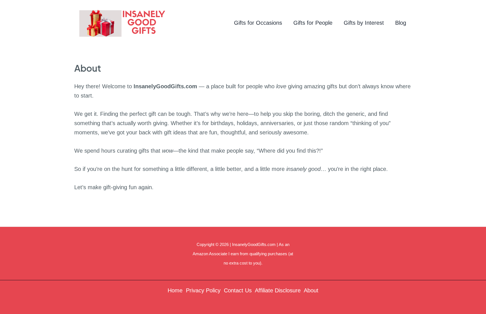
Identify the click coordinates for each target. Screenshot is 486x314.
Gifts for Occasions (258, 23)
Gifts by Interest (364, 23)
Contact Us (238, 290)
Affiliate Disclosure (278, 290)
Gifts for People (312, 23)
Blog (400, 23)
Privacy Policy (203, 290)
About (311, 290)
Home (175, 290)
